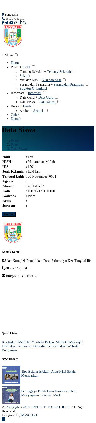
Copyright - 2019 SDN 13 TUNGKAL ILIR (37, 407)
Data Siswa (48, 102)
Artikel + (26, 111)
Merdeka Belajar (43, 342)
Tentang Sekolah (59, 71)
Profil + (16, 67)
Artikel (38, 111)
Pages (15, 144)
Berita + (16, 106)
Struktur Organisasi (33, 88)
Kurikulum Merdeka (16, 342)
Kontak (16, 119)
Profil (26, 67)
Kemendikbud (56, 346)
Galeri (15, 115)
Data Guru (45, 97)
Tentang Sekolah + (33, 71)
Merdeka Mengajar (69, 342)
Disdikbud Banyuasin (17, 346)
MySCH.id (29, 415)
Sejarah (25, 75)
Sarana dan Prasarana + (36, 84)
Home (15, 63)
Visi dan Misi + (30, 80)
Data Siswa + (29, 102)
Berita (27, 106)
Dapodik (39, 346)
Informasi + (19, 93)
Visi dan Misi (51, 80)
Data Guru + (29, 97)
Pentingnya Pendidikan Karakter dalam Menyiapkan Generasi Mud (48, 393)
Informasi (34, 93)
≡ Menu (7, 55)
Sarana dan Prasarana (69, 84)
